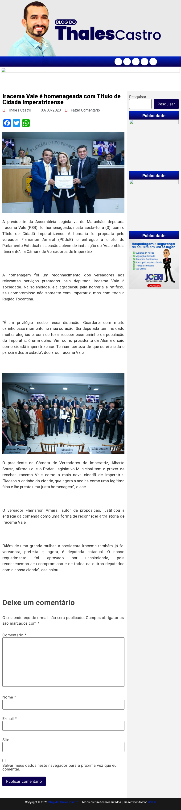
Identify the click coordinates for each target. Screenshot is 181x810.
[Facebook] (118, 61)
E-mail (9, 718)
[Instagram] (127, 61)
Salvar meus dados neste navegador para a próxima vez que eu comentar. (59, 767)
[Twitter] (136, 61)
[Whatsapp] (153, 61)
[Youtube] (144, 61)
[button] (45, 61)
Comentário (14, 635)
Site (5, 740)
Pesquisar (137, 97)
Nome (9, 697)
